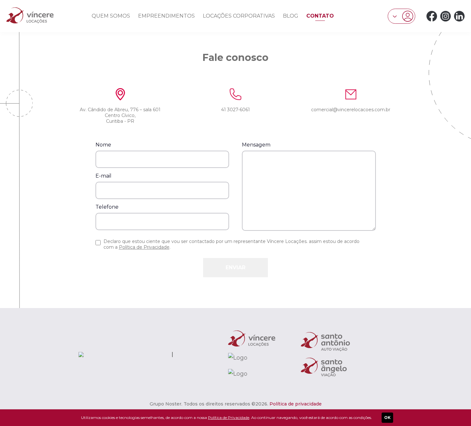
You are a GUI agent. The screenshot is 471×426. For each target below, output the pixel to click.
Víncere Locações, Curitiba (30, 15)
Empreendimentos (166, 16)
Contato (320, 16)
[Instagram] (445, 16)
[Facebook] (431, 16)
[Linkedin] (459, 16)
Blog (290, 16)
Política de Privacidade (144, 247)
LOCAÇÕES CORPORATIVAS (239, 16)
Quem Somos (111, 16)
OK (387, 417)
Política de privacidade (295, 404)
